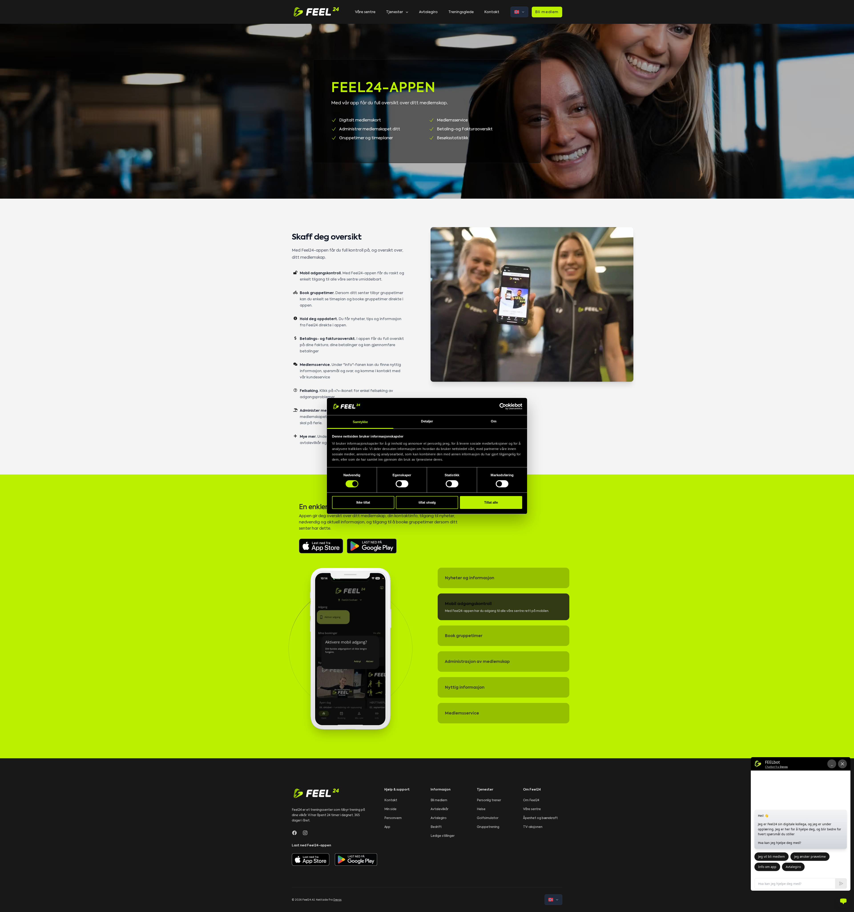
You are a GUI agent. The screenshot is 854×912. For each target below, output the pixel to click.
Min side (390, 809)
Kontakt (491, 12)
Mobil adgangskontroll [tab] (468, 603)
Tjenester (394, 12)
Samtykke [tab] (360, 422)
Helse (481, 809)
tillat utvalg (427, 502)
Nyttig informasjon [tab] (464, 687)
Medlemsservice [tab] (462, 713)
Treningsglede (461, 12)
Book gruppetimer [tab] (463, 635)
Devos (337, 900)
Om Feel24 (531, 800)
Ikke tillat (363, 502)
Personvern (393, 818)
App (387, 827)
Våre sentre (365, 12)
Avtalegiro (428, 12)
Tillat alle (491, 502)
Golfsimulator (487, 818)
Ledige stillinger (443, 836)
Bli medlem (547, 12)
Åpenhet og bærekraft (540, 818)
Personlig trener (489, 800)
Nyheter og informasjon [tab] (469, 578)
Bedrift (436, 827)
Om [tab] (493, 421)
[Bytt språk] (519, 12)
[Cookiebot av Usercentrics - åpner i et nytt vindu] (502, 406)
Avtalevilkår (439, 809)
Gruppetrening (488, 827)
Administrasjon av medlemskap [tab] (477, 661)
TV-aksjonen (532, 827)
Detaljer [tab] (427, 421)
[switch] (402, 483)
